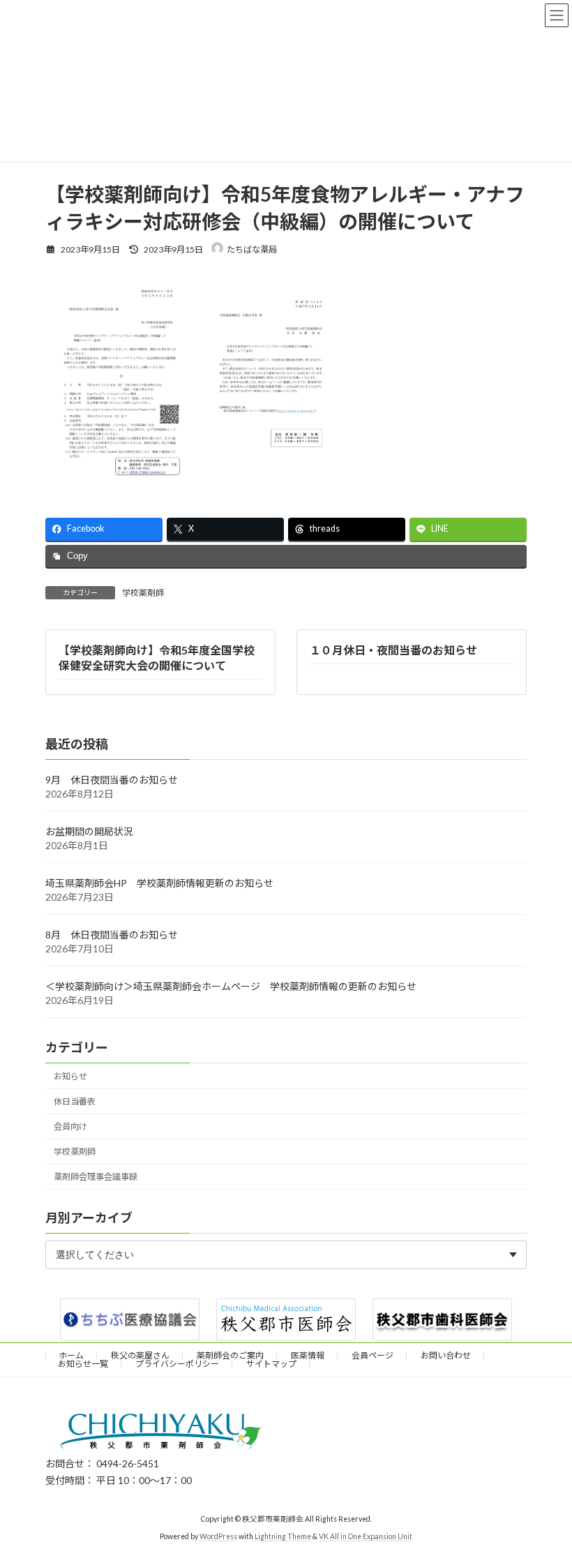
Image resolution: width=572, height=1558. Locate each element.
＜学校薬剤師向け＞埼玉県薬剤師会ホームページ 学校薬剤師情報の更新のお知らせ (230, 987)
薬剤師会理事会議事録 (95, 1177)
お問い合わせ (446, 1355)
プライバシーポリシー (177, 1363)
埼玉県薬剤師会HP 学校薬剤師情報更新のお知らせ (159, 884)
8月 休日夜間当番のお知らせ (111, 935)
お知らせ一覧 (83, 1363)
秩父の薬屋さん (140, 1355)
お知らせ (70, 1076)
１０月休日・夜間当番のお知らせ (393, 650)
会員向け (70, 1127)
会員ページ (372, 1355)
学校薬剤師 (143, 592)
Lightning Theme (283, 1536)
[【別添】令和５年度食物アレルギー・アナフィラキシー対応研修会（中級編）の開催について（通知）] (119, 480)
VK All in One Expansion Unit (365, 1536)
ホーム (71, 1355)
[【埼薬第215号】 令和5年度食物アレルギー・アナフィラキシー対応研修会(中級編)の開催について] (269, 480)
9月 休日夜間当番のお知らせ (111, 780)
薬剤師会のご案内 (230, 1355)
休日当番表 (75, 1102)
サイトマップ (271, 1363)
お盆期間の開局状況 (89, 832)
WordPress (218, 1536)
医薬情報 (307, 1355)
